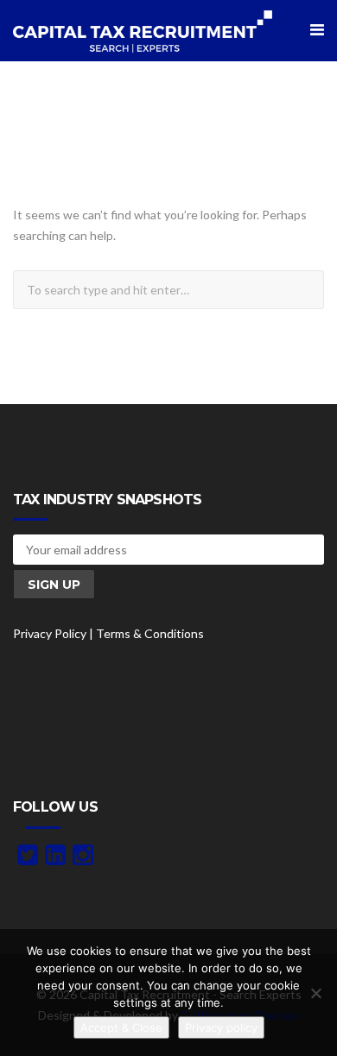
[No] (315, 993)
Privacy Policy (49, 633)
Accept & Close (121, 1027)
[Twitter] (27, 858)
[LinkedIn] (55, 858)
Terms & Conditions (150, 633)
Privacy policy (221, 1027)
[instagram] (83, 858)
